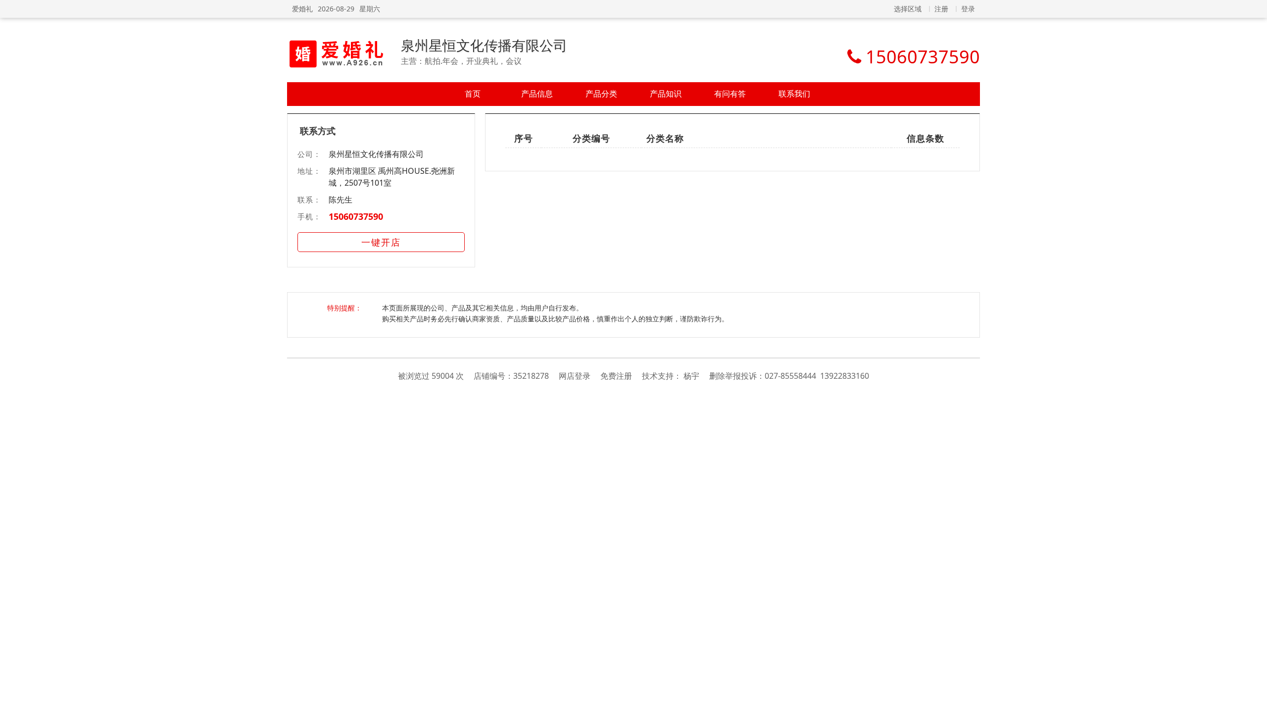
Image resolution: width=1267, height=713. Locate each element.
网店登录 (574, 375)
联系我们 (794, 93)
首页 (473, 93)
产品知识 (666, 93)
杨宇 (691, 375)
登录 (968, 8)
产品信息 (537, 93)
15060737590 (356, 216)
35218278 (531, 375)
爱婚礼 (302, 8)
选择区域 (908, 8)
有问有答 (730, 93)
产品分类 (601, 93)
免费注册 (616, 375)
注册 (941, 8)
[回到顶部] (1254, 700)
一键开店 (381, 242)
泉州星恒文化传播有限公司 (484, 45)
